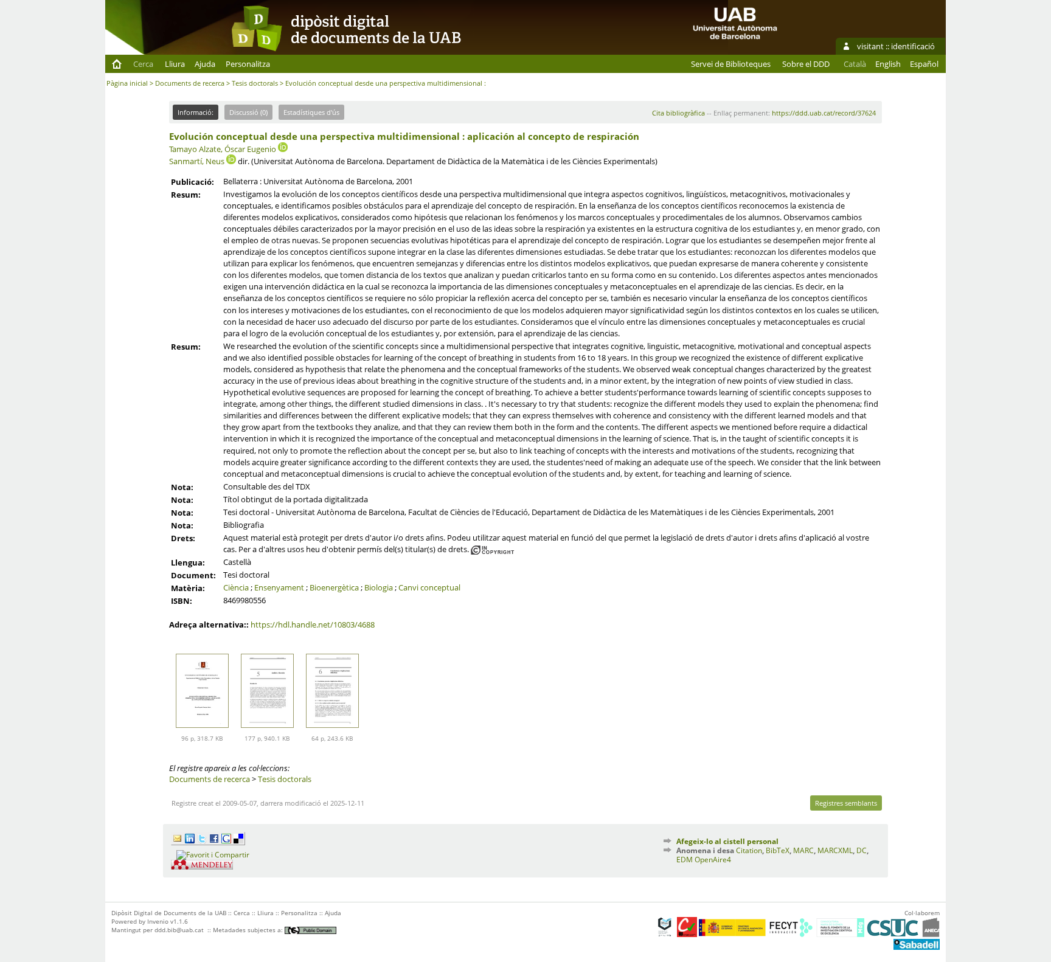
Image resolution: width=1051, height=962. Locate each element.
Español (924, 63)
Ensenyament (279, 587)
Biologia (378, 587)
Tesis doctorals (255, 83)
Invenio (157, 921)
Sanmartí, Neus (196, 161)
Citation (749, 850)
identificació (913, 46)
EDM (684, 859)
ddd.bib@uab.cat (179, 930)
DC (861, 850)
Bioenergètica (334, 587)
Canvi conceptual (429, 587)
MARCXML (835, 850)
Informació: (195, 112)
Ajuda (205, 63)
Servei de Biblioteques (731, 63)
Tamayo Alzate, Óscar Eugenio (222, 149)
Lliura (175, 63)
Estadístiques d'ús (311, 112)
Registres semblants (846, 803)
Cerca (143, 63)
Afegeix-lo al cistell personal (727, 841)
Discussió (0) (248, 112)
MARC (803, 850)
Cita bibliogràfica (678, 112)
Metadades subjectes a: (249, 930)
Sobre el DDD (806, 63)
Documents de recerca (189, 83)
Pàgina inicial (127, 83)
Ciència (236, 587)
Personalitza (248, 63)
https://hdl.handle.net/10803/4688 (313, 624)
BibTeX (777, 850)
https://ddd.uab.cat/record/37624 (824, 112)
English (888, 63)
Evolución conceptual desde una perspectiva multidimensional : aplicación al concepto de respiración (404, 136)
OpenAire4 (713, 859)
